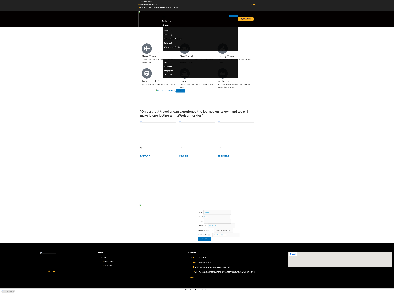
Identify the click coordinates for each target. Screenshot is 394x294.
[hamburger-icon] (233, 16)
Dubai (166, 62)
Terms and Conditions (202, 290)
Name (200, 212)
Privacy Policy (189, 290)
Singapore (168, 71)
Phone (201, 221)
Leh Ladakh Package (173, 39)
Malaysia (168, 67)
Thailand (168, 75)
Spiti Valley (169, 43)
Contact (165, 84)
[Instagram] (251, 4)
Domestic (165, 53)
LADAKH (145, 155)
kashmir (183, 155)
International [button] (166, 57)
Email (200, 217)
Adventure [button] (165, 25)
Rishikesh (168, 31)
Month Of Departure (206, 230)
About (164, 80)
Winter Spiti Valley (172, 47)
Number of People (205, 235)
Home (164, 17)
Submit (204, 239)
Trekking (168, 35)
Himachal (223, 155)
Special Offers (167, 21)
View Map (191, 277)
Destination (203, 226)
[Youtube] (254, 4)
